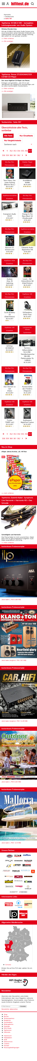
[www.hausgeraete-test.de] (18, 908)
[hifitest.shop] (23, 918)
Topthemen (7, 1030)
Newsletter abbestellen (10, 1009)
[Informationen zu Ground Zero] (6, 871)
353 (14, 151)
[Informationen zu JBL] (33, 872)
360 (11, 155)
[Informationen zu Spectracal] (9, 886)
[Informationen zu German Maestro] (27, 865)
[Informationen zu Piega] (18, 881)
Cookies (6, 1044)
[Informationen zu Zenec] (23, 892)
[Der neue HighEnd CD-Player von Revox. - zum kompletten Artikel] (18, 106)
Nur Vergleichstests (12, 140)
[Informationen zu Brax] (9, 861)
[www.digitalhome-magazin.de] (9, 908)
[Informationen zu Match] (9, 877)
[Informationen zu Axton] (27, 855)
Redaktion (7, 1020)
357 (30, 151)
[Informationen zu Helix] (16, 871)
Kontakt (6, 1046)
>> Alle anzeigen (7, 41)
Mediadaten (8, 1038)
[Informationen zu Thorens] (19, 886)
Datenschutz (8, 1042)
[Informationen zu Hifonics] (25, 871)
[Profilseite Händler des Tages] (18, 983)
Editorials (7, 1032)
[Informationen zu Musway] (28, 877)
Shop (5, 1014)
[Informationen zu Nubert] (9, 881)
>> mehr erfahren (8, 493)
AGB (5, 1040)
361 (14, 155)
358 (3, 155)
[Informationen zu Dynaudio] (18, 861)
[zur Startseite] (20, 4)
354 (18, 151)
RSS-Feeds (7, 1028)
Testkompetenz (9, 1018)
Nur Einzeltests (26, 135)
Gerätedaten (8, 1022)
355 (22, 151)
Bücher (6, 1016)
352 (11, 151)
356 (26, 151)
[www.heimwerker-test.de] (28, 908)
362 (18, 155)
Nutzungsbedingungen (11, 1048)
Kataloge (7, 1026)
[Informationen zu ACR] (9, 856)
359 (7, 155)
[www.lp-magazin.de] (14, 918)
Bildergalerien (8, 1024)
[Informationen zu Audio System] (17, 856)
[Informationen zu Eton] (17, 865)
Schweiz (8, 965)
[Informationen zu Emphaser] (28, 861)
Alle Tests (8, 135)
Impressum (8, 1036)
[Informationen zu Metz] (18, 877)
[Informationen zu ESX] (8, 866)
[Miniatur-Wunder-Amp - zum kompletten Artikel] (18, 56)
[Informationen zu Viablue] (28, 887)
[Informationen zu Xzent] (14, 892)
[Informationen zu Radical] (28, 882)
